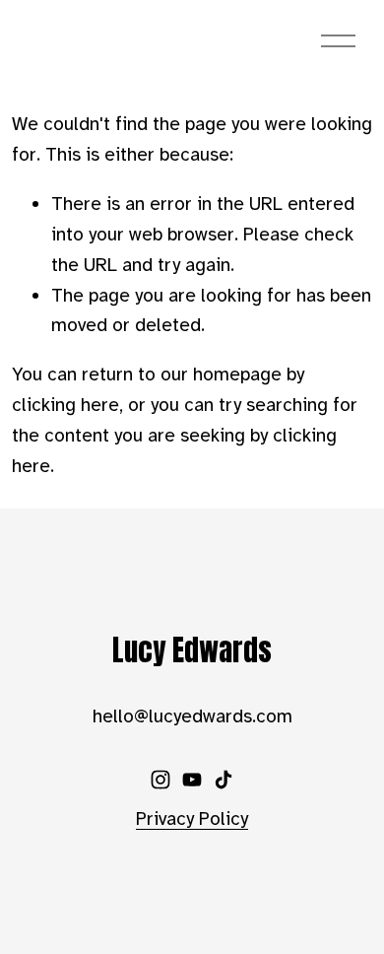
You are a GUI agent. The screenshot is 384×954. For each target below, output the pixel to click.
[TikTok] (223, 779)
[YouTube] (192, 779)
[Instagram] (160, 779)
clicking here (65, 405)
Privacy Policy (192, 819)
